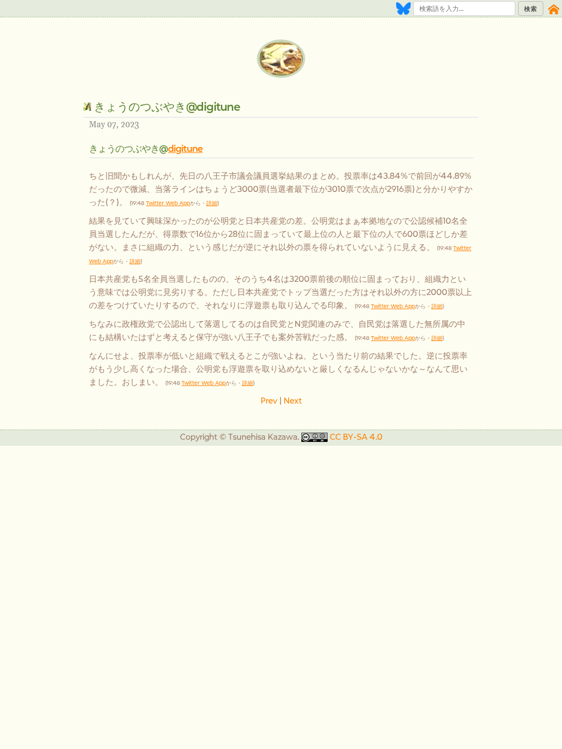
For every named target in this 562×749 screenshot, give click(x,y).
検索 (530, 9)
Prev (269, 400)
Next (293, 400)
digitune (185, 148)
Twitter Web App (168, 203)
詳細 (211, 203)
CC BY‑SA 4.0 (356, 437)
